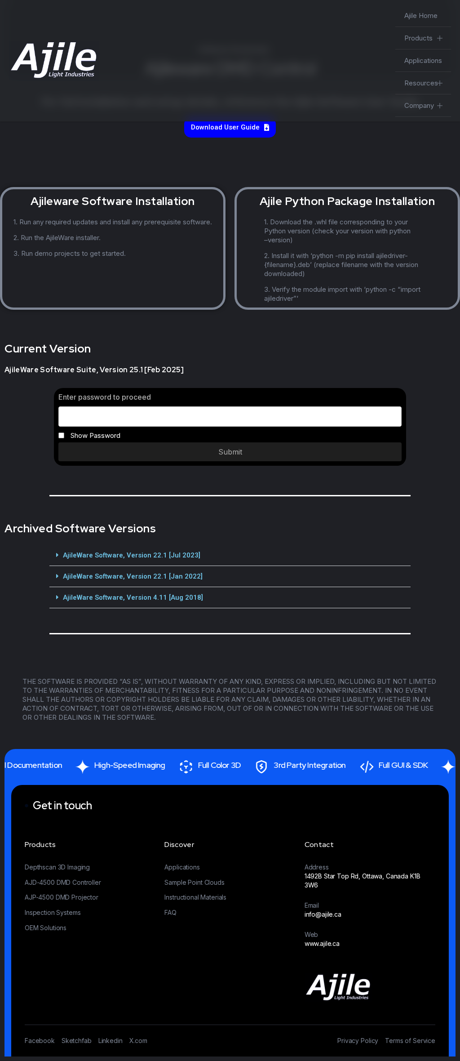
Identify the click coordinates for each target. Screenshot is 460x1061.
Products (418, 38)
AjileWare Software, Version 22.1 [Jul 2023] (131, 555)
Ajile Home (421, 15)
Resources (421, 83)
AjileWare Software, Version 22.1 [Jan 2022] (133, 576)
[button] (229, 555)
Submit (230, 451)
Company (419, 105)
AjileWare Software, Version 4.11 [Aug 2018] (133, 597)
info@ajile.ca (323, 914)
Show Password (94, 435)
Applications (423, 60)
